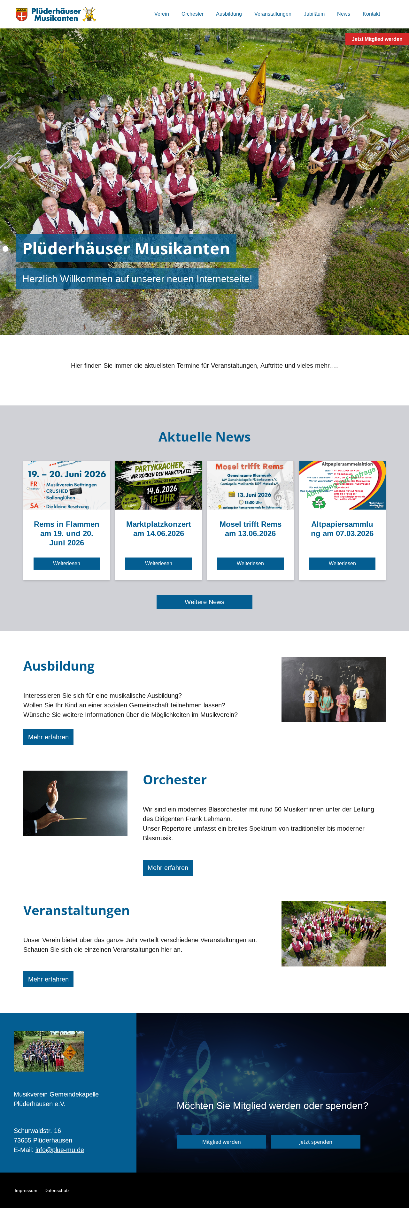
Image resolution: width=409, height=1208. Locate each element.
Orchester (192, 14)
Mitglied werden (221, 1141)
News (343, 14)
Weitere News (204, 601)
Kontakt (371, 14)
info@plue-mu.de (59, 1149)
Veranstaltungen (272, 14)
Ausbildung (229, 14)
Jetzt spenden (315, 1141)
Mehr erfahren (48, 737)
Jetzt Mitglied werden (377, 39)
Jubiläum (314, 14)
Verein (161, 14)
